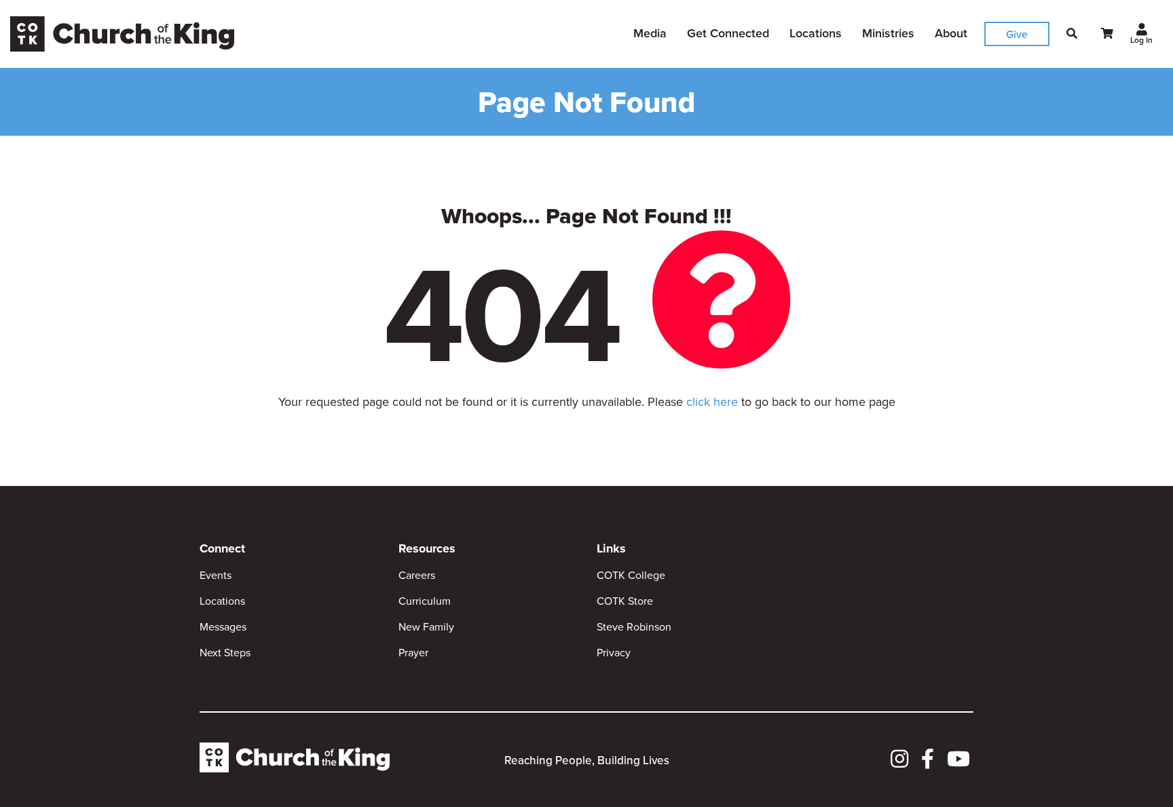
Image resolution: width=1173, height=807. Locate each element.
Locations (815, 33)
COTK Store (625, 601)
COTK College (631, 575)
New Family (426, 627)
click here (712, 402)
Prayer (413, 652)
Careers (416, 575)
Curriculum (424, 601)
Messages (223, 627)
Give (1017, 34)
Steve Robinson (634, 627)
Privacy (614, 652)
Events (215, 575)
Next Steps (225, 652)
